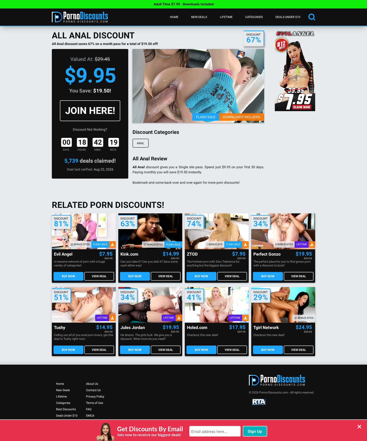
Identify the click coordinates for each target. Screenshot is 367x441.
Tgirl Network (266, 327)
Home (174, 17)
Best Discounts (66, 409)
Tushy (59, 327)
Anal (140, 143)
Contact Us (93, 390)
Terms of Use (94, 403)
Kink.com (129, 254)
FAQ (89, 409)
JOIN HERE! (90, 110)
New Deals (199, 17)
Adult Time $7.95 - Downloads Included (184, 4)
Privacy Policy (95, 396)
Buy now (68, 276)
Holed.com (197, 327)
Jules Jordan (132, 327)
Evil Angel (63, 254)
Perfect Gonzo (267, 254)
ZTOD (192, 254)
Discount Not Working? (90, 129)
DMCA (90, 415)
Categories (254, 17)
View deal (99, 276)
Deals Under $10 (287, 17)
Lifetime (226, 17)
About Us (92, 383)
